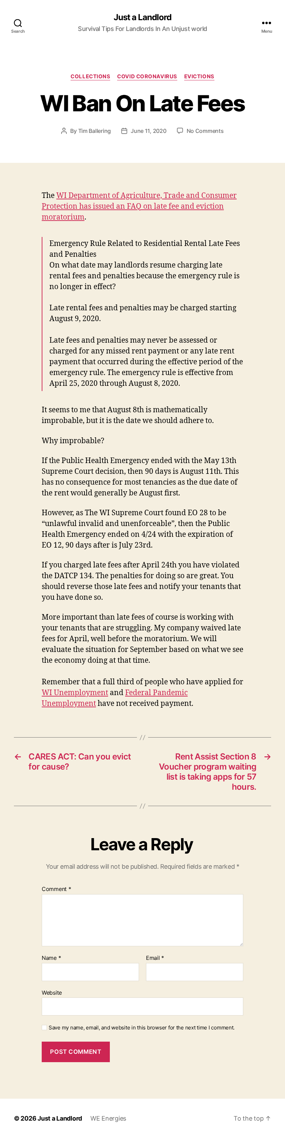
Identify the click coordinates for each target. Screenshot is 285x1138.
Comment (56, 889)
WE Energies (108, 1118)
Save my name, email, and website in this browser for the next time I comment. (142, 1028)
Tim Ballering (94, 130)
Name (51, 958)
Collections (90, 76)
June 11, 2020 (148, 130)
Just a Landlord (142, 17)
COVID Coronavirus (147, 76)
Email (155, 958)
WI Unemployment (75, 693)
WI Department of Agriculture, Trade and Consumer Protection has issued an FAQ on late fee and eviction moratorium (139, 206)
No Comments (205, 130)
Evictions (199, 76)
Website (52, 992)
